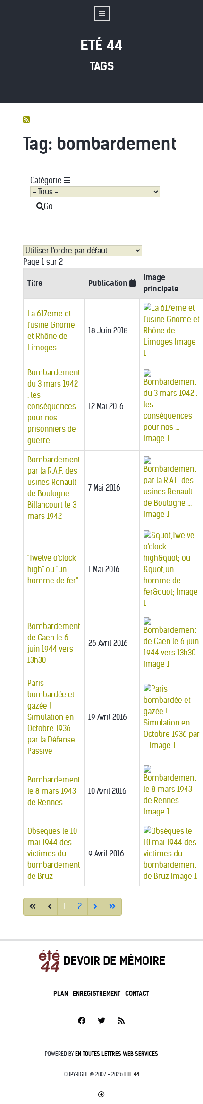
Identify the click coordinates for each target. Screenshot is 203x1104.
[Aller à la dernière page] (112, 907)
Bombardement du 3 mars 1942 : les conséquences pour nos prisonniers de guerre (53, 406)
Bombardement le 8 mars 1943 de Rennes (53, 791)
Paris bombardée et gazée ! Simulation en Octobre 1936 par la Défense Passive (51, 717)
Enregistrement (96, 993)
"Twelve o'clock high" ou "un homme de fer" (52, 569)
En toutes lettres (116, 1053)
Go (48, 206)
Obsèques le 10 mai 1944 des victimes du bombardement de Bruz (53, 854)
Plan (60, 993)
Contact (137, 993)
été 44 (131, 1074)
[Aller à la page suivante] (95, 907)
